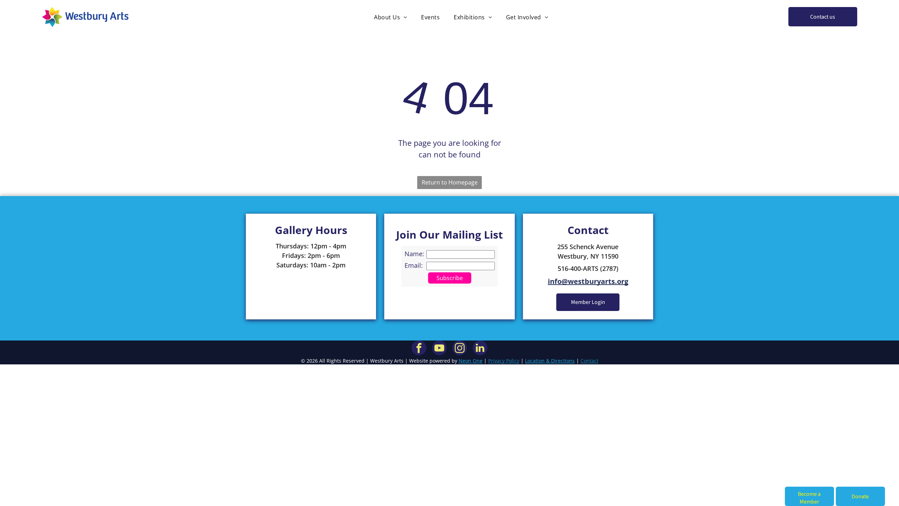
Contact (589, 360)
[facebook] (419, 348)
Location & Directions (550, 360)
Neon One (471, 360)
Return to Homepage (450, 182)
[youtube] (439, 348)
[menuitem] (390, 17)
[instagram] (459, 348)
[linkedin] (480, 348)
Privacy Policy (503, 360)
